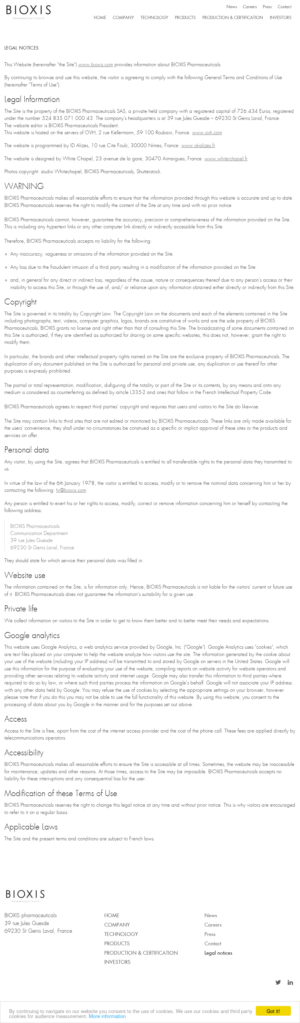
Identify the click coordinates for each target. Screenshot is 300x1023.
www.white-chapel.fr (226, 158)
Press (267, 6)
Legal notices (218, 952)
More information (107, 1015)
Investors (281, 18)
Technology (154, 18)
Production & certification (232, 18)
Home (100, 18)
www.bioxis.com (95, 64)
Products (185, 18)
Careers (250, 6)
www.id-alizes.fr (198, 145)
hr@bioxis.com (71, 490)
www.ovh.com (207, 132)
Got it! (273, 1010)
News (231, 6)
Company (123, 18)
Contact (284, 6)
